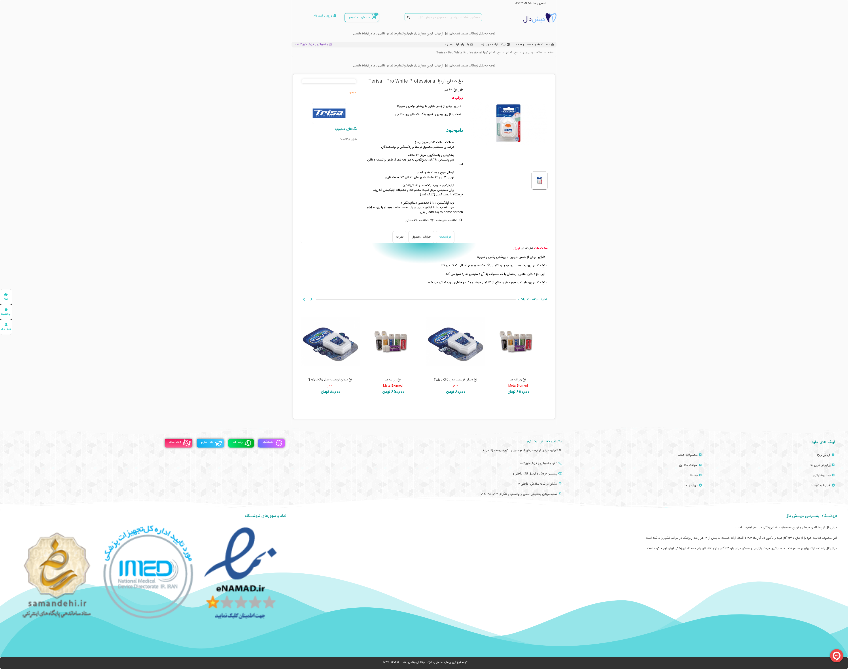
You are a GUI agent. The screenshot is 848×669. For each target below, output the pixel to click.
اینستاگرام (268, 442)
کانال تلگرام (207, 442)
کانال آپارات (175, 442)
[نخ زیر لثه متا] (518, 342)
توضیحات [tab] (445, 237)
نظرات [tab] (399, 237)
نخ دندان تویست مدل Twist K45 (455, 380)
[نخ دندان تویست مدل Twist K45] (455, 342)
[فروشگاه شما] (532, 18)
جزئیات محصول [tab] (421, 237)
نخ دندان (527, 248)
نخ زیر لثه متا (518, 380)
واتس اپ (238, 442)
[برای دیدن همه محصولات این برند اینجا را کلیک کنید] (329, 113)
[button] (311, 299)
